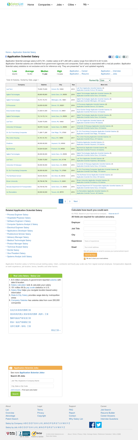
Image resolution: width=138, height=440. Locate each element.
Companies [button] (44, 4)
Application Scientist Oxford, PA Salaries (90, 90)
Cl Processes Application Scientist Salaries (91, 104)
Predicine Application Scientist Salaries (89, 142)
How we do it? (114, 213)
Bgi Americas (10, 149)
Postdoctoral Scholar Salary (19, 233)
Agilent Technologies (13, 94)
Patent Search (12, 418)
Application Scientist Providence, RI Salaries (91, 182)
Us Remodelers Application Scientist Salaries (91, 191)
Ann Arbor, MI (55, 176)
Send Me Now (90, 255)
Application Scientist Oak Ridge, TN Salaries (91, 133)
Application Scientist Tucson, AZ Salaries (90, 193)
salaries (53, 279)
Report (72, 412)
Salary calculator (18, 284)
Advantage (10, 415)
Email (74, 247)
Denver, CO (55, 105)
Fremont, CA (55, 149)
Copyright (41, 415)
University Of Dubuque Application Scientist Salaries (94, 126)
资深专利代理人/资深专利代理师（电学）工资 (29, 314)
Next (76, 201)
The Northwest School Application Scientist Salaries (94, 175)
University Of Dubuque (13, 127)
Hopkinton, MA (56, 159)
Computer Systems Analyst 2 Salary (22, 224)
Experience (77, 240)
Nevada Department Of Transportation (19, 187)
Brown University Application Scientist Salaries (92, 180)
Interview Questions (109, 418)
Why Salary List (76, 418)
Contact (72, 415)
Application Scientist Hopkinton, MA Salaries (91, 160)
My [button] (85, 4)
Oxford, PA (55, 89)
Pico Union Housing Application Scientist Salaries (93, 137)
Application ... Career (79, 71)
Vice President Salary (16, 253)
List (7, 409)
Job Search (106, 409)
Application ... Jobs (109, 73)
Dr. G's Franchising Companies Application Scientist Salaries (97, 131)
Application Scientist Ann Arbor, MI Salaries (91, 177)
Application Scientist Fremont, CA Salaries (90, 150)
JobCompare (15, 390)
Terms (40, 409)
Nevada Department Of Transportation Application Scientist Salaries (99, 185)
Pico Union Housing (12, 138)
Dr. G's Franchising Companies (16, 132)
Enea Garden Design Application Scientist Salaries (93, 109)
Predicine (9, 143)
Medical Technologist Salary (19, 240)
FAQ (71, 409)
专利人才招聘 (117, 434)
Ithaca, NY (54, 138)
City (73, 234)
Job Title (76, 228)
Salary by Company (14, 423)
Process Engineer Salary (17, 214)
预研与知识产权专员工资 (20, 318)
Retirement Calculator (104, 434)
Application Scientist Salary (24, 52)
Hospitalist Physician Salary (19, 217)
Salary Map (16, 289)
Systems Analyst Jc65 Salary (19, 256)
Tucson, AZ (55, 192)
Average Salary (92, 434)
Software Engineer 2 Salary (19, 221)
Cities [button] (71, 4)
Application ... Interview (111, 71)
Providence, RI (56, 181)
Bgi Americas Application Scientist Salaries (91, 147)
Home (31, 4)
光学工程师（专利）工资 (20, 326)
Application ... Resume (79, 73)
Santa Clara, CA (56, 94)
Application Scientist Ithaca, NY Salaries (90, 139)
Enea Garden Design (13, 111)
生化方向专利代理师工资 (20, 310)
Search (15, 393)
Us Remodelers (11, 192)
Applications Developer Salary (20, 230)
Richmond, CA (56, 111)
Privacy (40, 412)
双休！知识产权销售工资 (20, 322)
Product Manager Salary (17, 243)
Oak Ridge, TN (56, 132)
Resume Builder (108, 412)
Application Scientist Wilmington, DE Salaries (91, 101)
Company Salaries (19, 300)
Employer (76, 222)
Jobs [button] (59, 4)
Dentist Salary (13, 250)
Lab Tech (9, 89)
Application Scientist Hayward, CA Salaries (91, 144)
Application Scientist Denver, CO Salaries (90, 106)
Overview (10, 412)
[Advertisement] (69, 28)
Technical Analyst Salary (17, 246)
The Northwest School (13, 176)
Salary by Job (11, 427)
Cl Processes (10, 105)
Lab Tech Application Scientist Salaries (89, 88)
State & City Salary (19, 295)
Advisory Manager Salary (18, 237)
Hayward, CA (55, 143)
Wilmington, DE (56, 100)
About (70, 434)
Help (84, 434)
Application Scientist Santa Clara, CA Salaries (91, 95)
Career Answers (108, 415)
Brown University (12, 181)
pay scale (30, 287)
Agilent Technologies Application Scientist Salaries (93, 93)
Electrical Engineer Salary (18, 227)
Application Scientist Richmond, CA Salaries (91, 112)
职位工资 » (56, 330)
